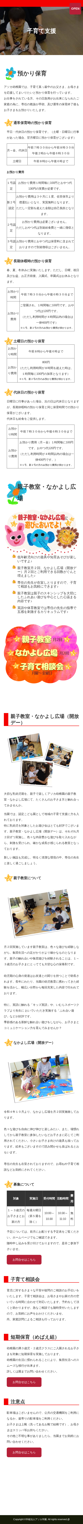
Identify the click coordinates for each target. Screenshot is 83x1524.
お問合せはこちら (24, 1259)
